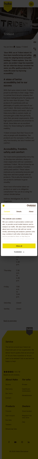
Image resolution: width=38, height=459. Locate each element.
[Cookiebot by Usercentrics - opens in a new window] (27, 206)
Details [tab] (19, 211)
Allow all (19, 246)
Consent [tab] (7, 211)
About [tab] (31, 211)
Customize (18, 252)
